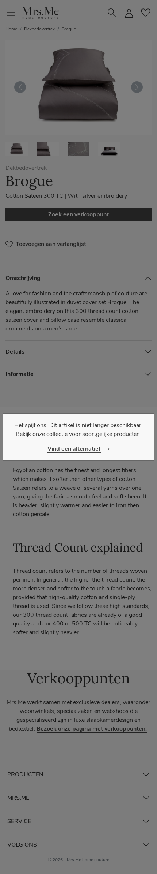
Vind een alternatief (74, 449)
